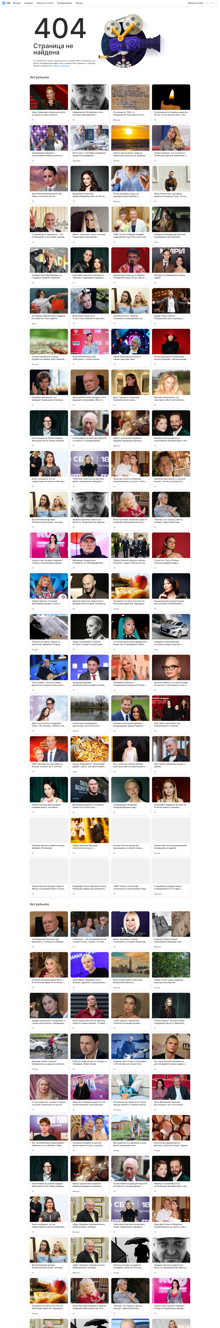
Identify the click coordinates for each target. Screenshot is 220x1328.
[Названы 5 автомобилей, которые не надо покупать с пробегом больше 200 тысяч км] (171, 633)
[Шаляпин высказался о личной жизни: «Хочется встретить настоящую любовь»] (171, 470)
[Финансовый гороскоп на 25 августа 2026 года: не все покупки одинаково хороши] (130, 959)
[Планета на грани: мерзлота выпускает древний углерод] (49, 633)
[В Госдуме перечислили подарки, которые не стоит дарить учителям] (49, 307)
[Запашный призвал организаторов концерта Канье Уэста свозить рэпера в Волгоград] (90, 674)
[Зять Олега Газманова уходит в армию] (171, 755)
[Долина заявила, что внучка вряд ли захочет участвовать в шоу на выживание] (171, 674)
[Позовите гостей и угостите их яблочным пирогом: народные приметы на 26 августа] (130, 592)
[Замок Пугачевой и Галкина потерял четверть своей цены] (90, 633)
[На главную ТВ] (8, 3)
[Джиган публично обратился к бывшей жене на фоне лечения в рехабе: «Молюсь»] (90, 592)
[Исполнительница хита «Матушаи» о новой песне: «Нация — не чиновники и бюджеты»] (90, 348)
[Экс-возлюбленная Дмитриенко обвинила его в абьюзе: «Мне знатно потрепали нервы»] (49, 1215)
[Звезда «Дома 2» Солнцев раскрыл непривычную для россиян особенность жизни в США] (90, 959)
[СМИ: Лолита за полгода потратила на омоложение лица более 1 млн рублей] (130, 877)
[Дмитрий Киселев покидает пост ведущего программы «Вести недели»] (90, 389)
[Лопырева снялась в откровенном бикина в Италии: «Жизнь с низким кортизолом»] (130, 674)
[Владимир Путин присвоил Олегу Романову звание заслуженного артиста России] (90, 877)
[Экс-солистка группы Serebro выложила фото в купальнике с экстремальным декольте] (130, 755)
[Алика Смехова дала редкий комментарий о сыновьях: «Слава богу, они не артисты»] (49, 796)
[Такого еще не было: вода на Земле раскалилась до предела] (130, 144)
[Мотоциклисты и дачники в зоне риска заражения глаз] (130, 1215)
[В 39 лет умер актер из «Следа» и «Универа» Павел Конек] (90, 1134)
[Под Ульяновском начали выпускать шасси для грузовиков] (130, 918)
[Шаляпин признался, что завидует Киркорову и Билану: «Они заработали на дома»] (49, 389)
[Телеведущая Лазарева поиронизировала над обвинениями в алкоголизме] (130, 796)
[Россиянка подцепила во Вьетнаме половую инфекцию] (90, 918)
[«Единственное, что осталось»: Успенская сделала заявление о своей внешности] (171, 144)
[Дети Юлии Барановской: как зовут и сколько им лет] (49, 185)
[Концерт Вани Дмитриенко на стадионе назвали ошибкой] (49, 266)
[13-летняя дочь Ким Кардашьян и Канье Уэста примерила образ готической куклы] (130, 633)
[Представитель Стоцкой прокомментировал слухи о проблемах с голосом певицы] (49, 592)
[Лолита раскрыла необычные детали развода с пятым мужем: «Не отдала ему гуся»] (171, 348)
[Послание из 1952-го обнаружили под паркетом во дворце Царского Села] (130, 103)
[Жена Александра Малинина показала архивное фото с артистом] (171, 959)
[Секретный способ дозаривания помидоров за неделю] (171, 837)
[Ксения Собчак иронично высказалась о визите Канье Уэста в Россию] (130, 837)
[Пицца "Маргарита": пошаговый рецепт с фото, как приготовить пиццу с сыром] (90, 755)
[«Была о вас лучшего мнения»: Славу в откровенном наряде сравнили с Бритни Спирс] (49, 551)
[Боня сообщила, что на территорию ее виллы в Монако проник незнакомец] (49, 470)
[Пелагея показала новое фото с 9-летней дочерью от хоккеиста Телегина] (49, 1053)
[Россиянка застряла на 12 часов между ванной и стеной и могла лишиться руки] (130, 1175)
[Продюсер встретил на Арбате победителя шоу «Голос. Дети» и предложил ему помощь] (130, 266)
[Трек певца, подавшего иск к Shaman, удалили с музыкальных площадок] (90, 1053)
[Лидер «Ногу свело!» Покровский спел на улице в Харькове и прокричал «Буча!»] (171, 307)
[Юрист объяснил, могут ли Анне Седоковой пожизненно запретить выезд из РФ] (90, 226)
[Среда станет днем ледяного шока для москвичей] (171, 1053)
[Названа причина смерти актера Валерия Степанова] (49, 837)
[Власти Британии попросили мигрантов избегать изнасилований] (130, 1053)
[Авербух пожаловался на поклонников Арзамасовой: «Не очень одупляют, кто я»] (171, 429)
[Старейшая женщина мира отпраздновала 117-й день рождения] (171, 877)
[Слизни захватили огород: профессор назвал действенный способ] (49, 348)
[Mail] (4, 3)
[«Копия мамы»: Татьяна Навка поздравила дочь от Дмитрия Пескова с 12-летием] (171, 1093)
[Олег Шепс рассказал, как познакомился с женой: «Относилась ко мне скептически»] (171, 714)
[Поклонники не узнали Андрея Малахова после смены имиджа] (49, 429)
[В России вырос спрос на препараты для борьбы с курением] (130, 185)
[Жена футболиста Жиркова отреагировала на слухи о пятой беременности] (130, 470)
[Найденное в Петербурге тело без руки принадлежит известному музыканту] (90, 103)
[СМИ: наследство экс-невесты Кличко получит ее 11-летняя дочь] (49, 755)
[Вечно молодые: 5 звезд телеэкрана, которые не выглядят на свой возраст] (130, 1012)
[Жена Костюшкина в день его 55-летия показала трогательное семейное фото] (90, 1175)
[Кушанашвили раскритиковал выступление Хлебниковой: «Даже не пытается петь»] (171, 592)
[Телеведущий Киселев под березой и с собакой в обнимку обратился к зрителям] (49, 1012)
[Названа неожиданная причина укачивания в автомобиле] (171, 226)
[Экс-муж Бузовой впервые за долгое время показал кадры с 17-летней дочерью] (171, 1134)
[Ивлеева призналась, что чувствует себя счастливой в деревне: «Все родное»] (171, 389)
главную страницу (60, 66)
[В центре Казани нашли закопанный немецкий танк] (171, 1012)
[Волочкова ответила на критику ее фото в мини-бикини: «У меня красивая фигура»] (90, 1093)
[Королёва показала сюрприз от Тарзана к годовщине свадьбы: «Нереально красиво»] (90, 266)
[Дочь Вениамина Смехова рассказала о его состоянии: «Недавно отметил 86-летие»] (171, 1175)
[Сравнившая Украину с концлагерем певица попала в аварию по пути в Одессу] (49, 144)
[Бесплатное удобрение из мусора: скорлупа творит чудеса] (171, 1215)
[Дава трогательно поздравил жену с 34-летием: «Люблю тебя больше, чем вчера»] (49, 714)
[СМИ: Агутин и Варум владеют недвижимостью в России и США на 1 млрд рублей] (130, 226)
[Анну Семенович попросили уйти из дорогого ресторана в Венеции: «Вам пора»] (49, 103)
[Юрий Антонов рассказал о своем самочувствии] (130, 348)
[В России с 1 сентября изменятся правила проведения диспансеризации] (90, 144)
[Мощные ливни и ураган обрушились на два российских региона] (49, 1134)
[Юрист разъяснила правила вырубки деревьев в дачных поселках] (130, 429)
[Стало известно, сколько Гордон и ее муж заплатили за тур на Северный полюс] (49, 1175)
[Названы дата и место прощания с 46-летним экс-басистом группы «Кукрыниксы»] (130, 1134)
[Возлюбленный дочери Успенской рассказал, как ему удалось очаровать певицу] (49, 511)
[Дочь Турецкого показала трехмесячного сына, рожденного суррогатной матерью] (130, 389)
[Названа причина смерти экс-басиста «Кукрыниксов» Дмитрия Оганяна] (90, 511)
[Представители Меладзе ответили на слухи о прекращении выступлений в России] (90, 837)
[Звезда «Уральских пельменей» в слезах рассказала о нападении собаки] (49, 1093)
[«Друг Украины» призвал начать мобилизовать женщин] (90, 1297)
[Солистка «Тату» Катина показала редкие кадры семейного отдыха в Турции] (171, 551)
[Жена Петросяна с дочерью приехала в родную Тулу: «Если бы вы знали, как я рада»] (171, 185)
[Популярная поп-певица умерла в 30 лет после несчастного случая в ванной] (171, 103)
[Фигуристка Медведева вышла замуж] (171, 266)
